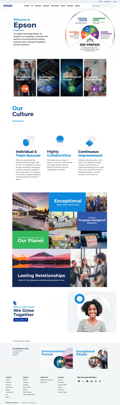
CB (101, 1)
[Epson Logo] (8, 6)
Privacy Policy (32, 402)
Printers (8, 380)
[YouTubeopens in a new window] (87, 381)
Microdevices (9, 392)
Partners (15, 355)
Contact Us (15, 353)
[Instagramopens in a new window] (95, 381)
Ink (6, 394)
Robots (8, 389)
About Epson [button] (107, 1)
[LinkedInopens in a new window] (91, 381)
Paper (7, 397)
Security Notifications (29, 394)
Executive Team (62, 384)
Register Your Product (46, 380)
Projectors (8, 382)
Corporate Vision (17, 351)
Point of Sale (9, 387)
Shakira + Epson (62, 392)
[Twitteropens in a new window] (83, 381)
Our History (61, 382)
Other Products (27, 392)
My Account (43, 382)
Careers (60, 387)
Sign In (115, 1)
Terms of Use (25, 402)
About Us (60, 380)
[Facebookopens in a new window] (78, 381)
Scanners (8, 384)
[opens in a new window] (100, 381)
